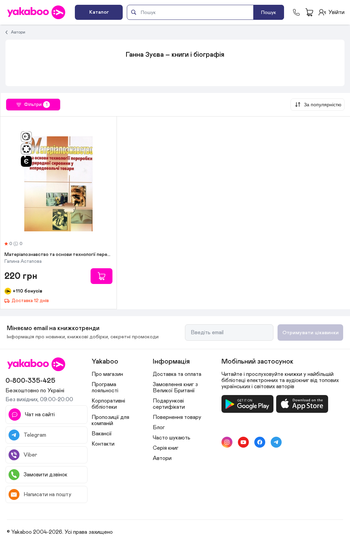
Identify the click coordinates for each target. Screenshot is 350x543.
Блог (159, 427)
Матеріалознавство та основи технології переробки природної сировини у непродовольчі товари (58, 254)
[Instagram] (226, 442)
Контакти (103, 444)
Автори (18, 32)
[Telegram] (276, 442)
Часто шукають (171, 437)
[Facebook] (259, 442)
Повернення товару (177, 417)
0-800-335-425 (30, 380)
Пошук (268, 12)
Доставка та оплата (177, 374)
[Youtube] (243, 442)
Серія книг (165, 448)
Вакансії (102, 433)
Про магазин (107, 374)
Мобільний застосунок (257, 361)
